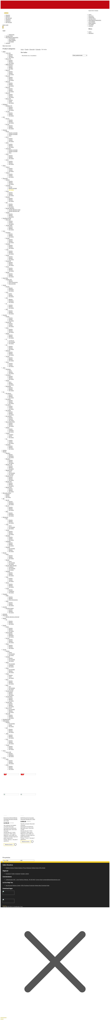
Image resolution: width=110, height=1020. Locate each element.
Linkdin (27, 873)
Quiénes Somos (10, 868)
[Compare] (5, 847)
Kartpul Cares (35, 868)
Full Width (91, 24)
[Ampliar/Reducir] (5, 1017)
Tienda (26, 49)
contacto (91, 26)
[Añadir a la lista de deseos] (15, 844)
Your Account (9, 885)
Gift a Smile (42, 868)
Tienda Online (92, 19)
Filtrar (4, 860)
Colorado (38, 49)
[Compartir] (2, 1017)
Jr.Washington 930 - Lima (12, 879)
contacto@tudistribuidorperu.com (51, 879)
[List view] (41, 56)
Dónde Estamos (18, 868)
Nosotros (91, 16)
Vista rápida (5, 850)
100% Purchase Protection (28, 885)
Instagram (17, 873)
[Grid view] (38, 56)
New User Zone (7, 46)
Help (48, 885)
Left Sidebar (92, 21)
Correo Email (39, 879)
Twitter (13, 873)
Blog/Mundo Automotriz (95, 20)
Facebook (8, 873)
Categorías (91, 17)
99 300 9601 (32, 879)
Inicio (90, 14)
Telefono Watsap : (24, 879)
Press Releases (27, 868)
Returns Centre (16, 885)
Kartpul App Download (41, 885)
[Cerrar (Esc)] (1, 1017)
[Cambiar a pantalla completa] (4, 1017)
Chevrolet (31, 49)
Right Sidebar (92, 23)
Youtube (23, 873)
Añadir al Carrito (9, 844)
